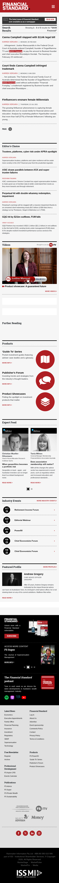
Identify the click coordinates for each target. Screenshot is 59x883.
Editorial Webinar (23, 520)
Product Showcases (14, 393)
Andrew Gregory (33, 574)
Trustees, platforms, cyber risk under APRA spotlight (29, 151)
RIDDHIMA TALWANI (9, 178)
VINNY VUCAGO (8, 223)
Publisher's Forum (13, 372)
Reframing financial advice (19, 286)
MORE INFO (6, 363)
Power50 (19, 530)
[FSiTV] (52, 244)
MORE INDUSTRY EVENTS (46, 501)
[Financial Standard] (16, 6)
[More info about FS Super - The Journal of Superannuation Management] (48, 654)
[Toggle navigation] (53, 6)
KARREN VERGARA (9, 157)
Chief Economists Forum (26, 541)
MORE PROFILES (49, 567)
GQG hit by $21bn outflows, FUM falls (21, 217)
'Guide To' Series (12, 351)
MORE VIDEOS (50, 291)
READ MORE (6, 482)
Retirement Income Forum (27, 510)
